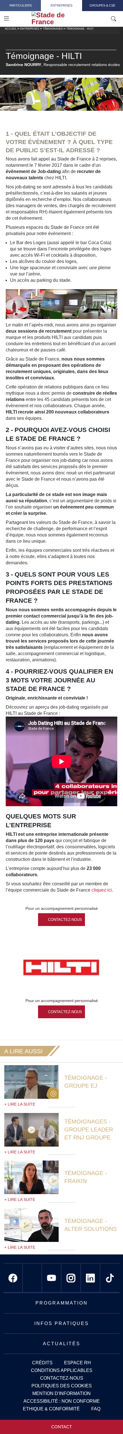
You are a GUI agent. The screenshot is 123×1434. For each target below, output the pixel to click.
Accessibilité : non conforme (61, 1401)
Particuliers (20, 5)
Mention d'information (61, 1393)
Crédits (42, 1362)
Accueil (11, 28)
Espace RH (77, 1362)
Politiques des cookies (61, 1385)
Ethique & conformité (51, 1408)
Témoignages (53, 28)
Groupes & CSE (102, 5)
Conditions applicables (61, 1370)
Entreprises (61, 5)
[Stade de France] (63, 18)
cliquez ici (102, 890)
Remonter (107, 1418)
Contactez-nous (65, 919)
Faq (95, 1408)
